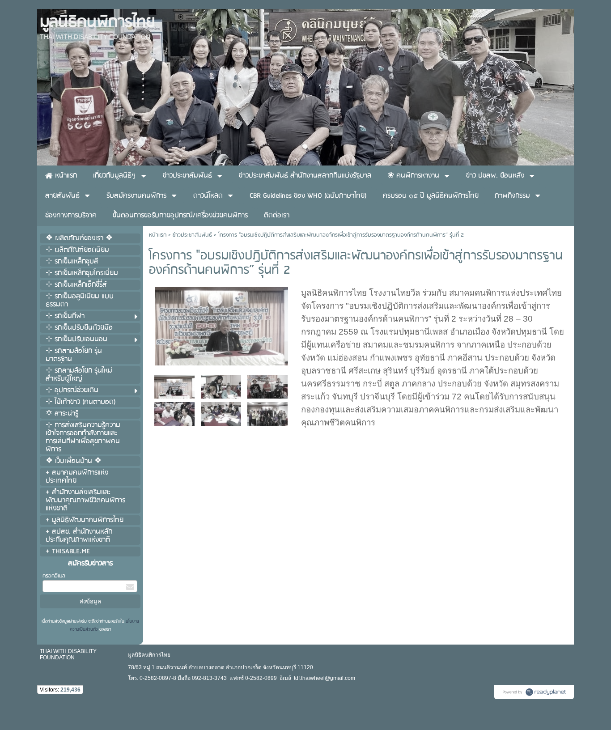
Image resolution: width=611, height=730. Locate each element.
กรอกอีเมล (53, 576)
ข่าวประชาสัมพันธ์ (192, 235)
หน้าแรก (157, 235)
